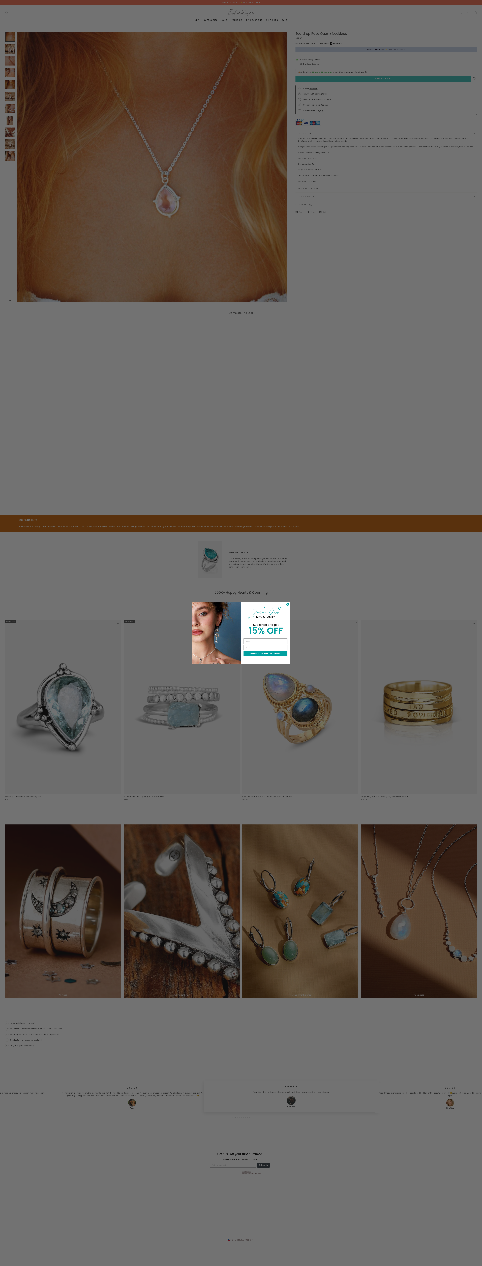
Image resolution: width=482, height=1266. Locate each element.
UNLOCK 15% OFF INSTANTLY (265, 653)
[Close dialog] (287, 604)
